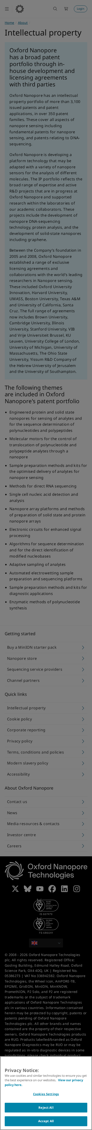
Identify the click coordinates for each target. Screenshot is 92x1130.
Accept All (46, 1121)
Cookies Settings (46, 1094)
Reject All (45, 1107)
